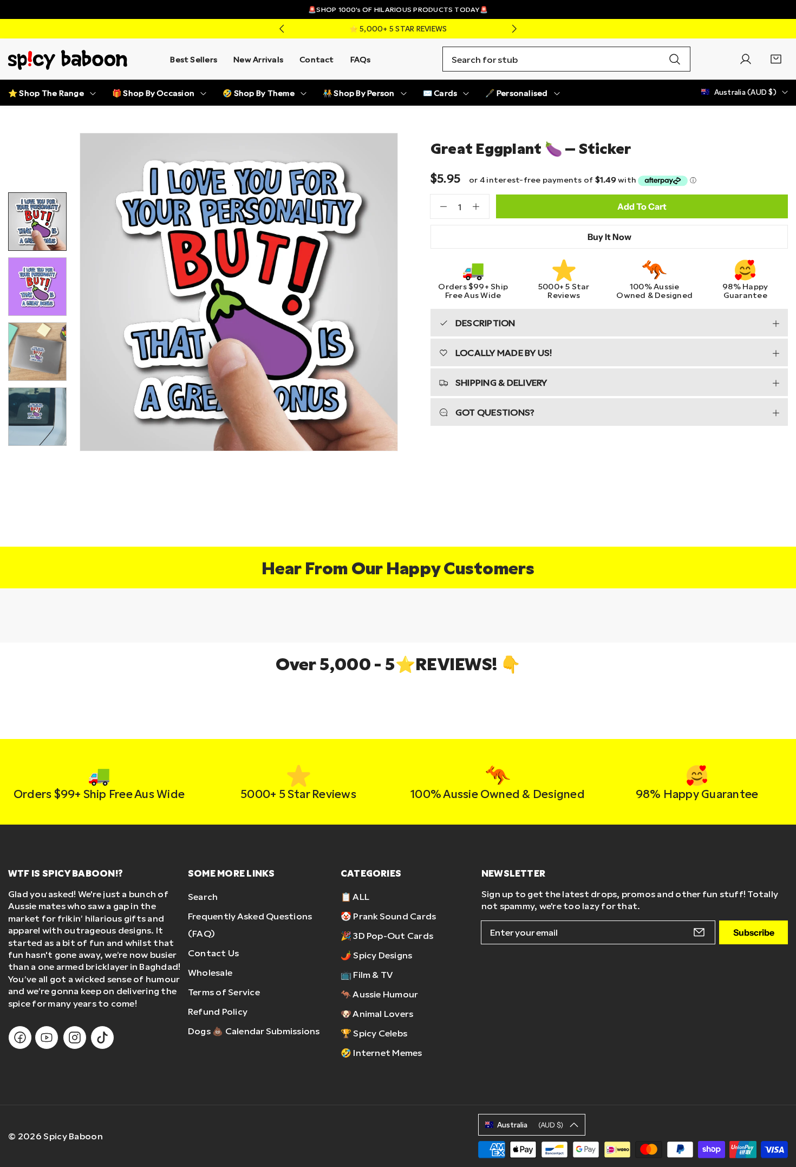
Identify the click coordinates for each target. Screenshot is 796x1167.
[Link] (67, 59)
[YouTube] (46, 1037)
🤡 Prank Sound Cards (388, 916)
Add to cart (642, 206)
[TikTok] (102, 1037)
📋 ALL (355, 896)
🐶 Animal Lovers (377, 1013)
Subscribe (753, 932)
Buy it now (609, 236)
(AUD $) (530, 1124)
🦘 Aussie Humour (380, 994)
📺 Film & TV (367, 974)
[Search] (675, 59)
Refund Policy (217, 1011)
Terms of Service (224, 992)
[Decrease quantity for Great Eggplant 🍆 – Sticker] (438, 206)
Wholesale (210, 972)
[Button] (281, 28)
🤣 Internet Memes (381, 1052)
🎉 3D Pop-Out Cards (387, 935)
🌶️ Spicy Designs (377, 955)
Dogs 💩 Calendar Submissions (253, 1031)
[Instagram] (75, 1037)
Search (203, 896)
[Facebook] (20, 1037)
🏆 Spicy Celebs (374, 1033)
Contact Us (213, 953)
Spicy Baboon (73, 1136)
